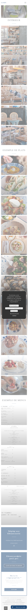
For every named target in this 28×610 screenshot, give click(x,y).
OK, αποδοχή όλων (14, 305)
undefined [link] (14, 315)
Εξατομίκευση (14, 311)
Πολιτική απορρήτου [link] (14, 313)
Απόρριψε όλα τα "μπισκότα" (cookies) (14, 308)
